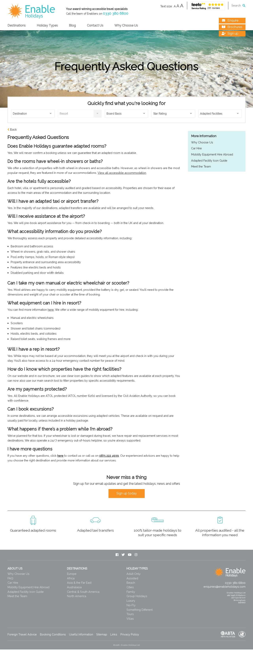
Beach (130, 582)
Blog (72, 25)
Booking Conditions (53, 634)
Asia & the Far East (79, 582)
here (51, 309)
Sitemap (101, 634)
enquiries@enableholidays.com (224, 586)
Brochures (234, 27)
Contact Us (95, 25)
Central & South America (83, 591)
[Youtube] (129, 555)
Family (130, 591)
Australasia (74, 587)
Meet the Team (201, 166)
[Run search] (244, 5)
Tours (130, 614)
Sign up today (126, 493)
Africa (71, 578)
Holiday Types (47, 25)
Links (113, 634)
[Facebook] (117, 555)
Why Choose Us (126, 25)
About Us (15, 568)
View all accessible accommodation (122, 172)
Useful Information (81, 634)
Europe (71, 573)
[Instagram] (136, 555)
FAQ (10, 578)
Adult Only (133, 573)
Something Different (139, 609)
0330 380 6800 (115, 13)
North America (76, 596)
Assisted (132, 578)
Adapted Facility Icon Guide (209, 160)
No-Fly (131, 605)
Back (13, 129)
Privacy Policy (129, 634)
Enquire (232, 20)
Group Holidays (136, 596)
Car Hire (196, 148)
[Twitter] (123, 555)
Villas (130, 618)
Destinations (17, 25)
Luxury (130, 600)
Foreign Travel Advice (22, 634)
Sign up (232, 33)
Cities (130, 587)
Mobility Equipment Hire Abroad (212, 154)
